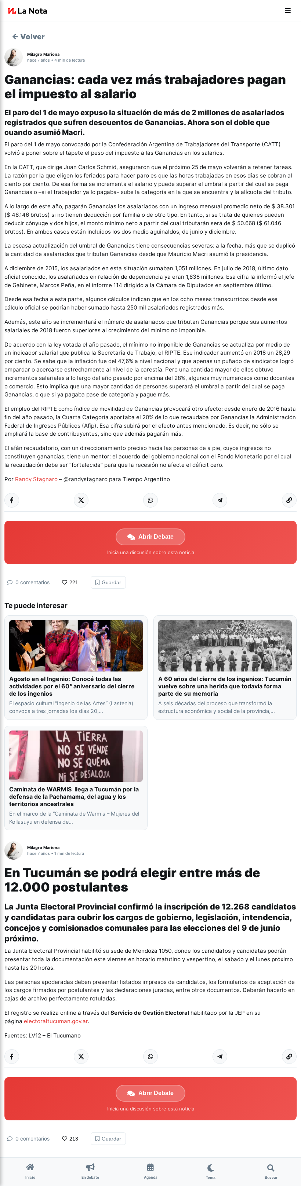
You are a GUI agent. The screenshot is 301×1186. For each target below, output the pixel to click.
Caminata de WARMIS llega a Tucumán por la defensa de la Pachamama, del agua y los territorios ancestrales (74, 797)
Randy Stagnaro (36, 479)
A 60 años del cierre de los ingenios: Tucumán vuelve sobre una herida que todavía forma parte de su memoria (224, 686)
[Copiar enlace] (289, 500)
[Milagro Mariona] (15, 57)
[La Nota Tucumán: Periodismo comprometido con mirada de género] (27, 11)
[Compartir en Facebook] (11, 500)
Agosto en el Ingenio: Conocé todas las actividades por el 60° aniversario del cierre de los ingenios (72, 686)
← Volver (28, 36)
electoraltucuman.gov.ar (56, 1021)
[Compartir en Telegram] (220, 500)
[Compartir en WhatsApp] (150, 500)
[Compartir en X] (81, 500)
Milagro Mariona (43, 54)
